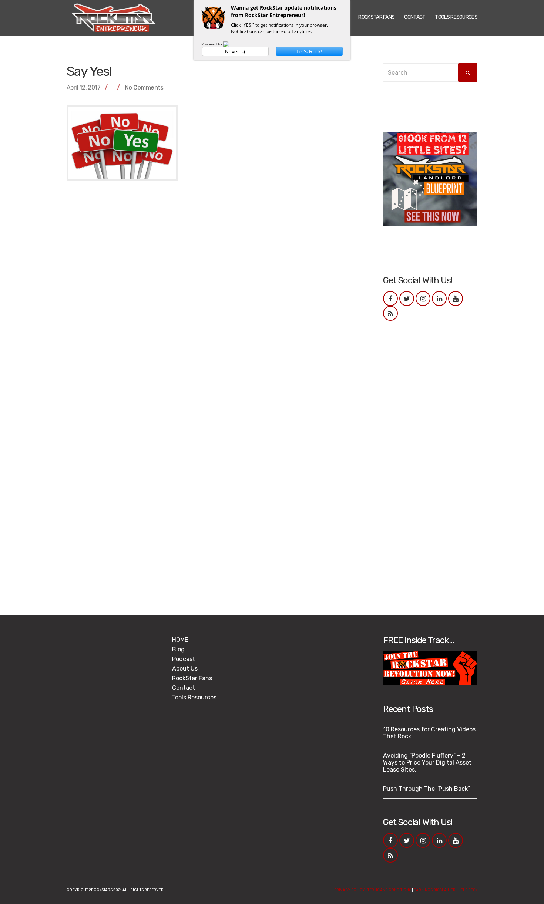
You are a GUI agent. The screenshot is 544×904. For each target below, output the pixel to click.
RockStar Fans (376, 17)
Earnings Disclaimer (435, 890)
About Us (185, 668)
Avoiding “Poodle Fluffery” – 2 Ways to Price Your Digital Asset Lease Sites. (427, 762)
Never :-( (235, 51)
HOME (180, 639)
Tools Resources (456, 17)
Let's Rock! (309, 51)
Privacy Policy (349, 890)
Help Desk (467, 890)
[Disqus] (219, 288)
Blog (178, 649)
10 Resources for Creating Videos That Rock (429, 733)
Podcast (183, 658)
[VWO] (230, 44)
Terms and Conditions (389, 890)
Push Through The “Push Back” (426, 788)
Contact (414, 17)
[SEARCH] (467, 72)
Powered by (212, 44)
